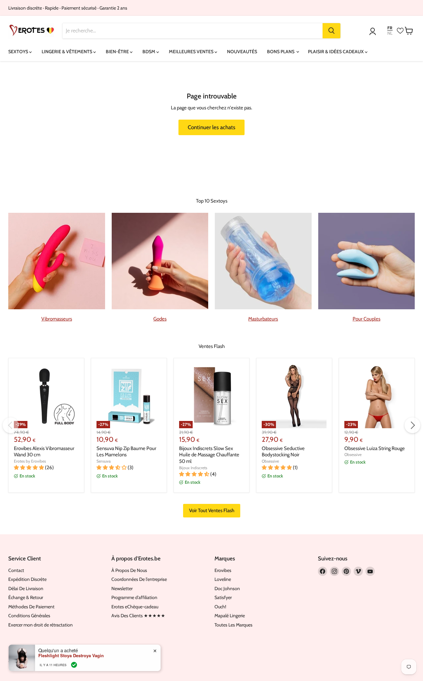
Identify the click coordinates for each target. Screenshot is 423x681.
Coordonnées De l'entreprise (139, 579)
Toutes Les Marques (233, 625)
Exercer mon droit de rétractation (40, 625)
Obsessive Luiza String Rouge (374, 448)
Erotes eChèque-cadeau (134, 607)
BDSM (149, 52)
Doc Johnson (227, 588)
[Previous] (11, 425)
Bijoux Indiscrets (193, 467)
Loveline (222, 579)
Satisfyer (223, 597)
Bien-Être (118, 52)
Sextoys (18, 52)
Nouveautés (242, 52)
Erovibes (222, 570)
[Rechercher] (331, 30)
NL (390, 33)
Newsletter (122, 588)
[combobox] (192, 30)
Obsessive (270, 461)
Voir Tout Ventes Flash (211, 510)
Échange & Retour (25, 597)
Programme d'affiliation (134, 597)
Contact (16, 570)
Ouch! (220, 607)
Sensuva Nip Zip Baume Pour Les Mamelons (126, 451)
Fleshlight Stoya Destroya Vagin (71, 655)
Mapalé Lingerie (229, 616)
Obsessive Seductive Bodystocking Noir (283, 451)
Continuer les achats (211, 127)
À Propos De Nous (129, 570)
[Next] (412, 425)
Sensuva (103, 461)
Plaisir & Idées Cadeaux (336, 52)
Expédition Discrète (27, 579)
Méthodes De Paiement (31, 607)
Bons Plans (281, 52)
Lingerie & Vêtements (67, 52)
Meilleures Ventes (191, 52)
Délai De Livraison (25, 588)
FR (389, 27)
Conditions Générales (29, 616)
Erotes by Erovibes (30, 461)
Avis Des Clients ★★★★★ (138, 616)
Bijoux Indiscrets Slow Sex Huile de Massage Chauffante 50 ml (209, 454)
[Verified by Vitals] (74, 665)
